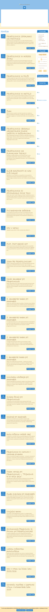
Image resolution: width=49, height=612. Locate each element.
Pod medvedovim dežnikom (18, 211)
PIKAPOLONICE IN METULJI (19, 94)
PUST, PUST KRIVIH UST (17, 244)
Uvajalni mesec (14, 511)
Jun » (45, 70)
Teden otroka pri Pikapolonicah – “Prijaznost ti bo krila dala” (20, 474)
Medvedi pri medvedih (16, 417)
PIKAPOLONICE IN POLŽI (18, 76)
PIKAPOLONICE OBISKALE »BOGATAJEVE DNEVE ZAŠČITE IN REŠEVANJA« (19, 131)
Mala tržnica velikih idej (19, 434)
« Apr (40, 70)
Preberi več (30, 48)
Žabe (9, 111)
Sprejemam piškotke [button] (21, 610)
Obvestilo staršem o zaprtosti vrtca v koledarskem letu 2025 (20, 587)
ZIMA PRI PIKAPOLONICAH (19, 261)
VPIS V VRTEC (13, 228)
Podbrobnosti (29, 610)
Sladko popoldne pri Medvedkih (21, 494)
